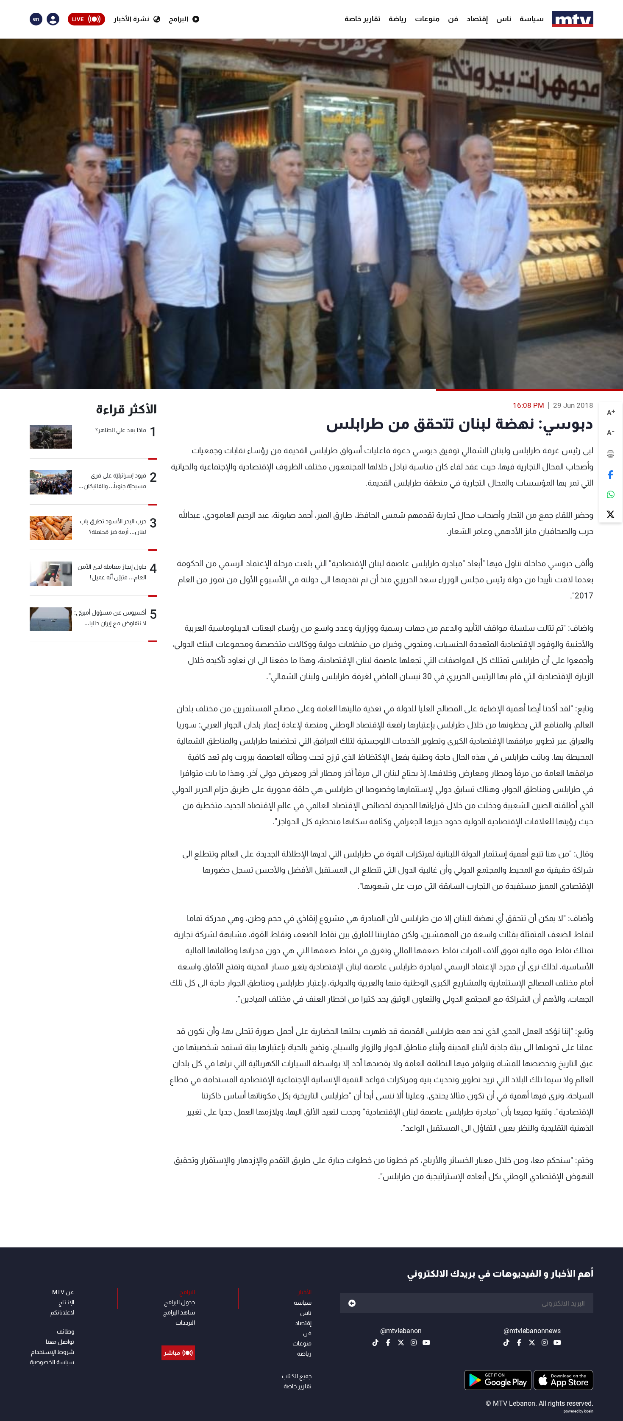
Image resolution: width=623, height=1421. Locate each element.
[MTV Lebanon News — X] (532, 1342)
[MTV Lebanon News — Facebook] (519, 1342)
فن (453, 18)
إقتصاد (477, 18)
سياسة (532, 18)
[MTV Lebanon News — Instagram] (544, 1342)
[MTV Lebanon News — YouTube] (557, 1342)
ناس (503, 18)
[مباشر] (178, 1333)
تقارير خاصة (362, 18)
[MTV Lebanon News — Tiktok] (506, 1342)
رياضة (397, 18)
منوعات (427, 18)
